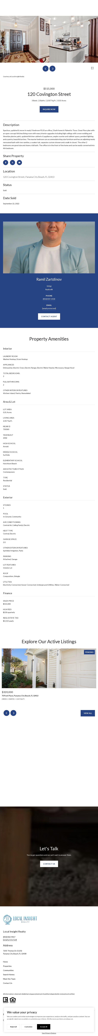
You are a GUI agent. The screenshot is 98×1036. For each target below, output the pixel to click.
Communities (8, 970)
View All (88, 713)
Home (5, 962)
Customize (28, 1027)
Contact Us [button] (49, 864)
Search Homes (9, 974)
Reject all (13, 1027)
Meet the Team (9, 979)
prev (45, 69)
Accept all (43, 1027)
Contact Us (7, 983)
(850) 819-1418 (49, 299)
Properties (7, 966)
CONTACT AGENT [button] (49, 316)
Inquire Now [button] (49, 109)
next (52, 69)
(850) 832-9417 (9, 937)
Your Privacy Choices (49, 1033)
